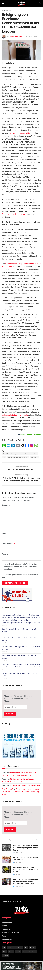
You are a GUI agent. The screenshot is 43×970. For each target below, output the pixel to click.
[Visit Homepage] (21, 3)
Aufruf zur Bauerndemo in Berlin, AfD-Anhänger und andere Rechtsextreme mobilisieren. (25, 881)
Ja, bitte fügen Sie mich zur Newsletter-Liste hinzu (20, 576)
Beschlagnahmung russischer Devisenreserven (20, 454)
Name (5, 533)
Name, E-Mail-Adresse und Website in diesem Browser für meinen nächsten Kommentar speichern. (21, 566)
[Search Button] (40, 3)
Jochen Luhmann (16, 36)
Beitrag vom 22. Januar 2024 (13, 214)
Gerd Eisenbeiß (7, 789)
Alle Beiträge (7, 922)
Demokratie (18, 948)
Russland (34, 457)
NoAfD (18, 952)
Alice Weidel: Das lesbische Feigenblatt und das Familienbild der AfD (26, 869)
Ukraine (5, 955)
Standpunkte (7, 939)
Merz (11, 952)
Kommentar (7, 505)
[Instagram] (31, 446)
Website (5, 554)
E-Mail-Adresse (8, 544)
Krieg (4, 952)
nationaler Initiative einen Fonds (15, 415)
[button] (4, 966)
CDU (9, 948)
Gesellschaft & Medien (10, 932)
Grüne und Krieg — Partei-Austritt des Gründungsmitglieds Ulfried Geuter (26, 847)
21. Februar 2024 (31, 36)
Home (4, 10)
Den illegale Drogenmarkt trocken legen (26, 785)
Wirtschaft (6, 929)
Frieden (32, 948)
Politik (9, 10)
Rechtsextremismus (29, 952)
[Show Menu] (3, 3)
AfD (4, 948)
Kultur (4, 936)
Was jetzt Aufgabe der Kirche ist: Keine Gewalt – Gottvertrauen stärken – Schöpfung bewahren (20, 791)
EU (4, 457)
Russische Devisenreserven (18, 457)
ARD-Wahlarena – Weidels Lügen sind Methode (25, 858)
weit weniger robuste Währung (21, 133)
